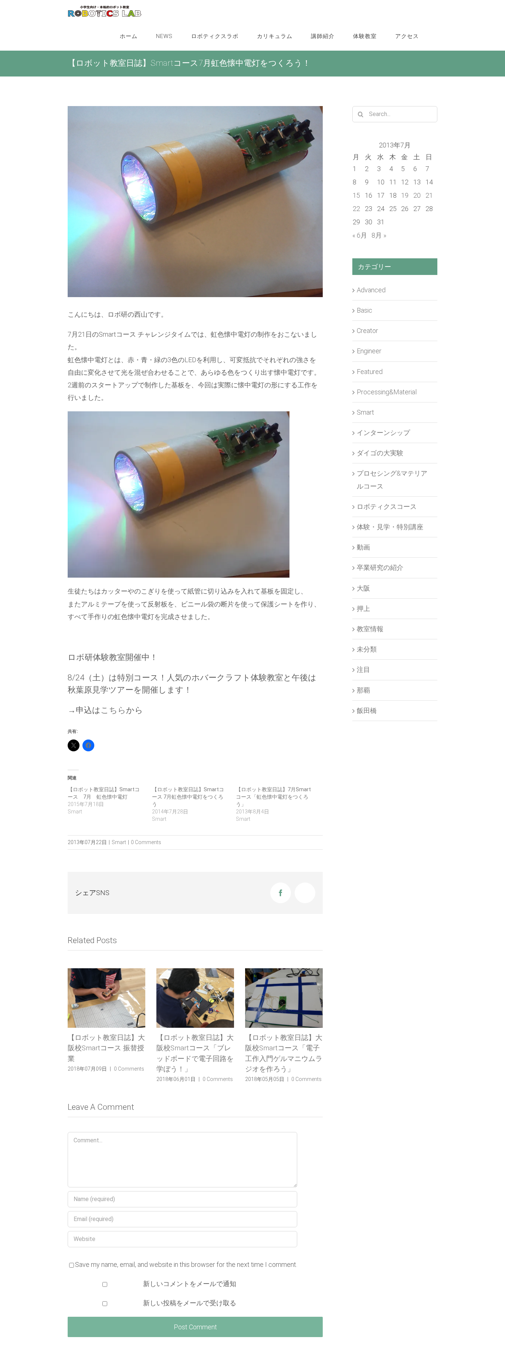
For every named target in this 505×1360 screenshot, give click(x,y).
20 (417, 195)
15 (356, 195)
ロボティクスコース (387, 506)
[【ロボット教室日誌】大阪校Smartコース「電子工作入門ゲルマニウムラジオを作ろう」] (195, 998)
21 (429, 195)
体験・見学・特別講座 (390, 527)
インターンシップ (383, 432)
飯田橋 (367, 710)
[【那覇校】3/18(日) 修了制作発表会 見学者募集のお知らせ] (284, 998)
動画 (363, 547)
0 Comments (146, 842)
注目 (363, 669)
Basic (364, 310)
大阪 (363, 588)
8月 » (379, 235)
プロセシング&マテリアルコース (392, 479)
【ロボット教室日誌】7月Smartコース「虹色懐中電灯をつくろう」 (273, 796)
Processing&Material (387, 392)
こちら (113, 710)
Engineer (369, 351)
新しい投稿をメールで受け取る (189, 1303)
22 (356, 208)
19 (405, 195)
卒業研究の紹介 (380, 567)
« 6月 (359, 235)
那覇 (363, 690)
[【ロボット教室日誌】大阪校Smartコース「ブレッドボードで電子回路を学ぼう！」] (106, 998)
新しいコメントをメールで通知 (189, 1284)
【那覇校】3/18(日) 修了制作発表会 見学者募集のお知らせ (284, 1048)
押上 (363, 608)
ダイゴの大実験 (380, 453)
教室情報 (370, 629)
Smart (119, 842)
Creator (367, 330)
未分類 (367, 649)
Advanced (371, 290)
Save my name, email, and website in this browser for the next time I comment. (186, 1264)
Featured (370, 371)
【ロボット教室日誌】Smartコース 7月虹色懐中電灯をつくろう (188, 796)
